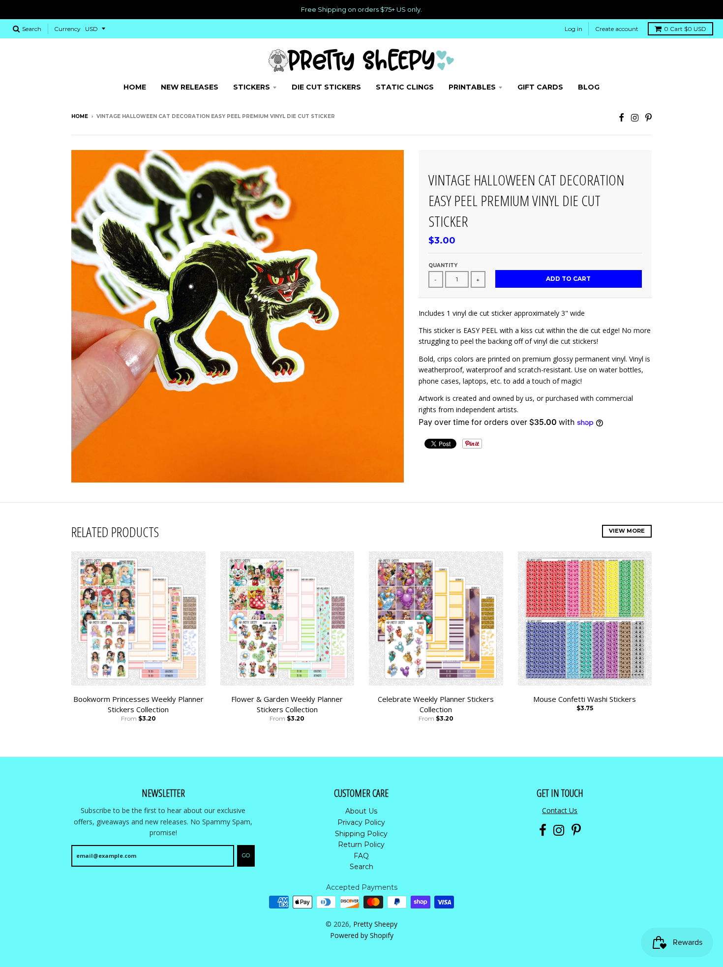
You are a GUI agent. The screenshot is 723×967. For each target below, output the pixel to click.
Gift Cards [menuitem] (540, 87)
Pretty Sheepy (375, 924)
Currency (67, 28)
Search (361, 866)
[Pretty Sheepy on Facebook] (621, 117)
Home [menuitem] (134, 87)
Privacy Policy (361, 822)
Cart (685, 28)
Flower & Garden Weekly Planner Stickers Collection (287, 704)
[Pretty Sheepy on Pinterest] (648, 117)
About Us (361, 811)
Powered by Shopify (361, 935)
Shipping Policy (361, 833)
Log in (573, 28)
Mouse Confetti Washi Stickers (584, 699)
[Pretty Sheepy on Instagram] (634, 117)
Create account (616, 28)
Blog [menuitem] (589, 87)
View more (627, 530)
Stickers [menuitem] (251, 87)
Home (79, 116)
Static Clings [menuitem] (405, 87)
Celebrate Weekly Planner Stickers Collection (436, 704)
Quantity (442, 265)
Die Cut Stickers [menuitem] (326, 87)
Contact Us (559, 810)
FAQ (361, 855)
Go (246, 855)
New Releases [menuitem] (189, 87)
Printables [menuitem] (472, 87)
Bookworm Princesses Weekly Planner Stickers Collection (138, 704)
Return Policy (361, 844)
